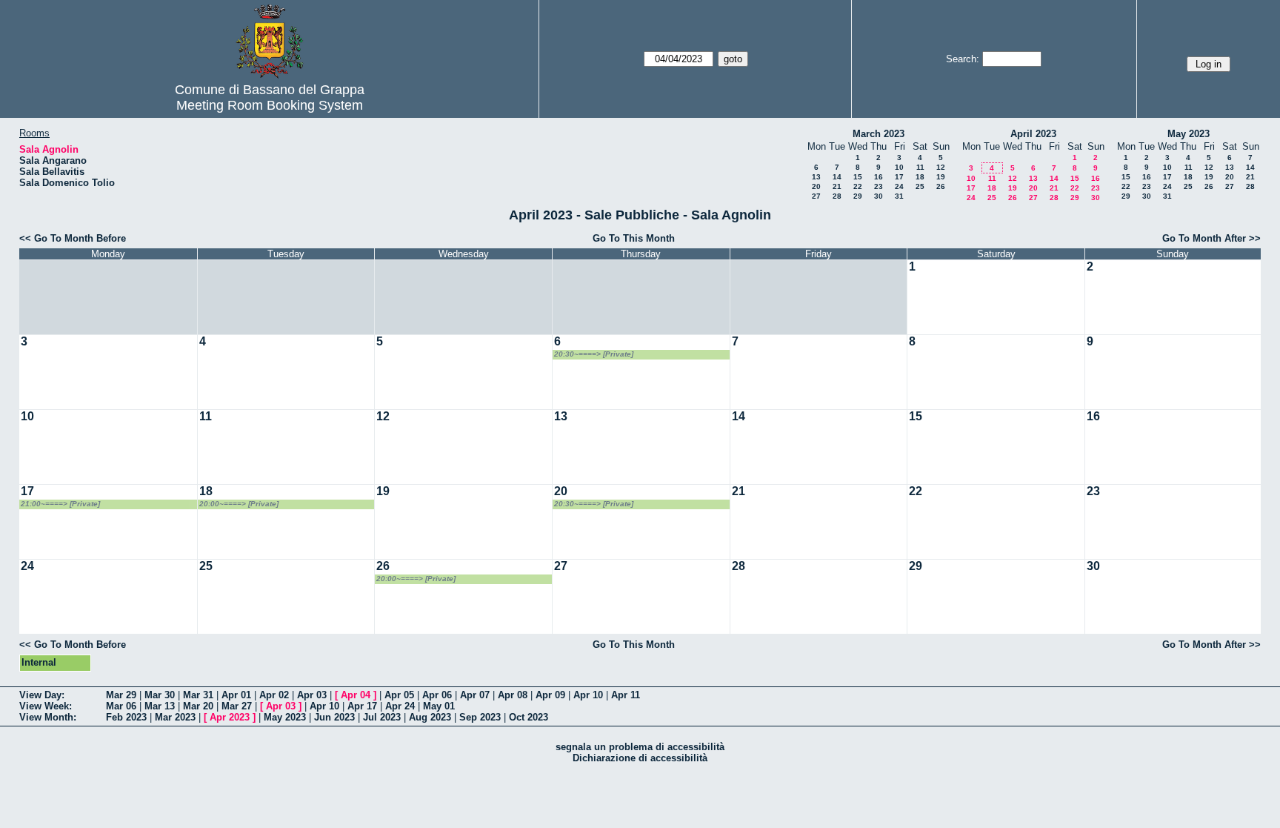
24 (899, 186)
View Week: (45, 706)
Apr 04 (355, 695)
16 (878, 177)
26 (940, 186)
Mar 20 (198, 706)
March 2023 (878, 133)
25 (920, 186)
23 (878, 186)
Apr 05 (399, 695)
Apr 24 (400, 706)
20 (816, 186)
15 (857, 177)
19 (940, 177)
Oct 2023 (528, 717)
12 (940, 167)
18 (920, 177)
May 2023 (1188, 133)
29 (857, 196)
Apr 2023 (230, 717)
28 (837, 196)
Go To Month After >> (1211, 238)
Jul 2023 (382, 717)
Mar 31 (198, 695)
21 (837, 186)
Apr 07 (475, 695)
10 (899, 167)
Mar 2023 (175, 717)
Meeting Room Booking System (269, 105)
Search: (962, 58)
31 (899, 196)
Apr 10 (588, 695)
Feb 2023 (126, 717)
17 (899, 177)
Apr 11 (625, 695)
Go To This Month (634, 238)
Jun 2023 (334, 717)
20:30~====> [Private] (593, 354)
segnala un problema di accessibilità (640, 746)
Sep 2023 (480, 717)
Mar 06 (121, 706)
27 (816, 196)
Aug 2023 (430, 717)
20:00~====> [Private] (239, 504)
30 (878, 196)
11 (920, 167)
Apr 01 (236, 695)
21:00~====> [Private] (60, 504)
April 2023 (1033, 133)
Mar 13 (159, 706)
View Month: (47, 717)
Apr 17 (362, 706)
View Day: (41, 695)
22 (857, 186)
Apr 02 (274, 695)
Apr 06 (437, 695)
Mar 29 (121, 695)
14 (837, 177)
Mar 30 (159, 695)
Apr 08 (512, 695)
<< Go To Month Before (72, 238)
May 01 (439, 706)
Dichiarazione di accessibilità (640, 758)
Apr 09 (550, 695)
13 (816, 177)
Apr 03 (312, 695)
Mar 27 (236, 706)
